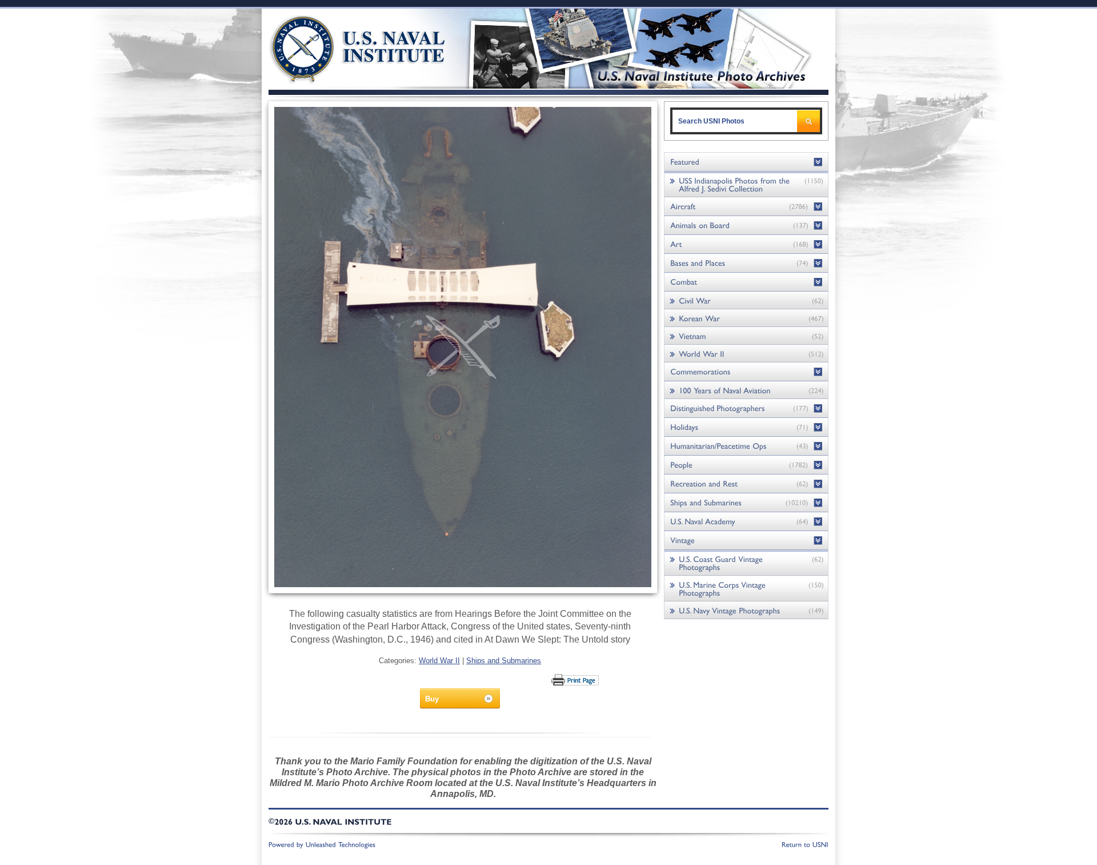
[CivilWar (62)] (746, 300)
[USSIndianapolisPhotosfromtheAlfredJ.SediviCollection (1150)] (746, 184)
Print (575, 679)
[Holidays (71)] (746, 427)
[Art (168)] (746, 244)
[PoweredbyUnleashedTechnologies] (322, 844)
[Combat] (746, 282)
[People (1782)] (746, 465)
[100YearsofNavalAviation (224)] (746, 390)
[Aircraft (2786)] (746, 206)
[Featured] (746, 162)
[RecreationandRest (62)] (746, 484)
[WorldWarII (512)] (746, 353)
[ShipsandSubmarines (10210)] (746, 502)
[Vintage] (746, 540)
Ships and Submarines (503, 660)
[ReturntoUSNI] (805, 844)
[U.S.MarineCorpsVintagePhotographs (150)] (746, 588)
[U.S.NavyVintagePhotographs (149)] (746, 610)
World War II (439, 660)
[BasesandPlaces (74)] (746, 263)
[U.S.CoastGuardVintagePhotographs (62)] (746, 563)
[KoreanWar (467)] (746, 318)
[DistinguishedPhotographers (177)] (746, 408)
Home (345, 47)
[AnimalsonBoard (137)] (746, 225)
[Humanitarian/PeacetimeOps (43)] (746, 446)
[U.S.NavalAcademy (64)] (746, 521)
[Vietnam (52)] (746, 336)
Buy (432, 699)
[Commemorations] (746, 371)
